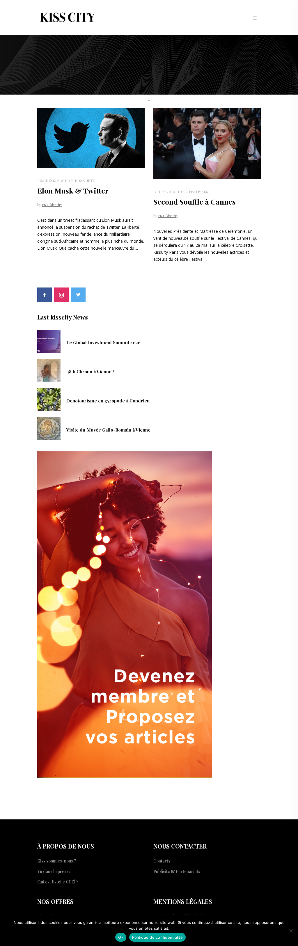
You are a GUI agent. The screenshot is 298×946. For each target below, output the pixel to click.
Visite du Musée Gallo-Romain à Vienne (108, 430)
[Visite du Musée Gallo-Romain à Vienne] (49, 428)
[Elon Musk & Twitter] (91, 138)
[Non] (291, 930)
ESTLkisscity (52, 204)
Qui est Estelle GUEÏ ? (58, 882)
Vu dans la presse (54, 871)
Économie (67, 180)
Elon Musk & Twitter (73, 190)
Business (46, 180)
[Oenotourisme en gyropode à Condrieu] (49, 399)
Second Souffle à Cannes (194, 201)
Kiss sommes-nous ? (56, 861)
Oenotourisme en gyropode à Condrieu (108, 401)
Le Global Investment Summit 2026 (103, 342)
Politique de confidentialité (157, 937)
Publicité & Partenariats (176, 871)
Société (87, 180)
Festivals (198, 191)
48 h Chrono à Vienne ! (90, 372)
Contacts (161, 861)
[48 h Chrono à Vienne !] (49, 370)
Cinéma (160, 191)
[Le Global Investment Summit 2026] (49, 340)
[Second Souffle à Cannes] (207, 143)
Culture (178, 191)
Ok (120, 937)
